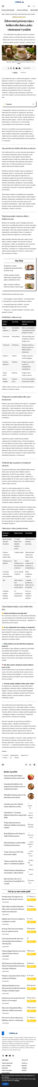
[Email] (16, 68)
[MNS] (19, 2)
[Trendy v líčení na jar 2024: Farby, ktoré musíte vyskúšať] (31, 853)
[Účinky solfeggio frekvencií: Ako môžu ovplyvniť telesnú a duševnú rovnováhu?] (31, 952)
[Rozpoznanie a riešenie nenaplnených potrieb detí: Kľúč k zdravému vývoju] (29, 267)
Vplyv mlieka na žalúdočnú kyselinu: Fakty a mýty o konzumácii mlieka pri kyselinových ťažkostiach (13, 909)
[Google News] (9, 1055)
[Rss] (13, 1055)
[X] (3, 1055)
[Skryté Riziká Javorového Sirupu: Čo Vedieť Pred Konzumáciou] (31, 835)
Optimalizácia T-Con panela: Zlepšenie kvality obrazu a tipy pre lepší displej (15, 815)
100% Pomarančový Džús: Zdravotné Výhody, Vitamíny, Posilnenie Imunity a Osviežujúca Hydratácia (13, 966)
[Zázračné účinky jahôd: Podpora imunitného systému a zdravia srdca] (31, 777)
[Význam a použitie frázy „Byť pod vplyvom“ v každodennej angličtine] (31, 862)
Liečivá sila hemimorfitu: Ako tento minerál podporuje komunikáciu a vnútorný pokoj (12, 941)
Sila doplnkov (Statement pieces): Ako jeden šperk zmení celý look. (15, 796)
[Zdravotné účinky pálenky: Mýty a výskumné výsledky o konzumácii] (31, 1009)
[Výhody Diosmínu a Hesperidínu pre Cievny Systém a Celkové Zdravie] (31, 871)
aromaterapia (14, 755)
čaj (11, 757)
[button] (3, 6)
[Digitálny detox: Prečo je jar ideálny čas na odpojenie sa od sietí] (31, 920)
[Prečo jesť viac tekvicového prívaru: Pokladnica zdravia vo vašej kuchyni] (31, 1019)
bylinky (5, 757)
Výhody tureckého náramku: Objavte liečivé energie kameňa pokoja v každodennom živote (12, 277)
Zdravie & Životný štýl (11, 14)
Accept (5, 1084)
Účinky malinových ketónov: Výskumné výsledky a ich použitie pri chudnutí (14, 825)
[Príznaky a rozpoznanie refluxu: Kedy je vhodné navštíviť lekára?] (31, 977)
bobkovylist (24, 755)
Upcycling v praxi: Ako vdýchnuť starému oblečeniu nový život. (13, 805)
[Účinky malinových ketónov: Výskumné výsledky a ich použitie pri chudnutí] (31, 825)
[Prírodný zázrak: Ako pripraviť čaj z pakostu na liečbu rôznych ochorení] (31, 898)
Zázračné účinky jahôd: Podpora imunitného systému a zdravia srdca (14, 777)
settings (16, 1080)
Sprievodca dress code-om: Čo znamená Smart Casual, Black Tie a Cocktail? (14, 881)
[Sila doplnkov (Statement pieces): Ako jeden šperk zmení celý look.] (31, 796)
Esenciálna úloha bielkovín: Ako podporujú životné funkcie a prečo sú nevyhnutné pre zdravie (14, 786)
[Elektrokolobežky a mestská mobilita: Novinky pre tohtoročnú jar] (31, 844)
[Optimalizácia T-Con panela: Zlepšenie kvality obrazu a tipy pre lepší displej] (31, 815)
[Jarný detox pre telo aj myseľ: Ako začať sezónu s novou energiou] (31, 999)
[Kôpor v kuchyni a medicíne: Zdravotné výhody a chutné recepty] (29, 286)
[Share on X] (13, 68)
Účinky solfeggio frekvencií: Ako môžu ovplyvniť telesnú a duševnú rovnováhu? (13, 953)
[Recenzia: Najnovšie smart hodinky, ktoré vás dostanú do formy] (31, 930)
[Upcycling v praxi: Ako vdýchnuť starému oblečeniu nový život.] (31, 805)
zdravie (16, 757)
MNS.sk (15, 72)
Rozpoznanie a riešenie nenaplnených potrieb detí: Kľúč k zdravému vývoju (13, 268)
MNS (3, 14)
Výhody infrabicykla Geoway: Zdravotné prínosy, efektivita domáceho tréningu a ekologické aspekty (14, 988)
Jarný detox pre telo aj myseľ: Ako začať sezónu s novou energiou (13, 999)
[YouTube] (6, 1055)
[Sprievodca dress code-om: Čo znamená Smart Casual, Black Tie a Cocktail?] (31, 881)
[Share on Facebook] (11, 68)
